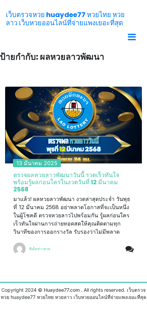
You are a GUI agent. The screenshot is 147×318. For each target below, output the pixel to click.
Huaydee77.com (62, 290)
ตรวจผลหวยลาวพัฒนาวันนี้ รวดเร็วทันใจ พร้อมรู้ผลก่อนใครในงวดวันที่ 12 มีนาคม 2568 (66, 182)
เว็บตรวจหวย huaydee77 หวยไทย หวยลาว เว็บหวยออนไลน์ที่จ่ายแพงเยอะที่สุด (65, 19)
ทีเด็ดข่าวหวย (39, 249)
